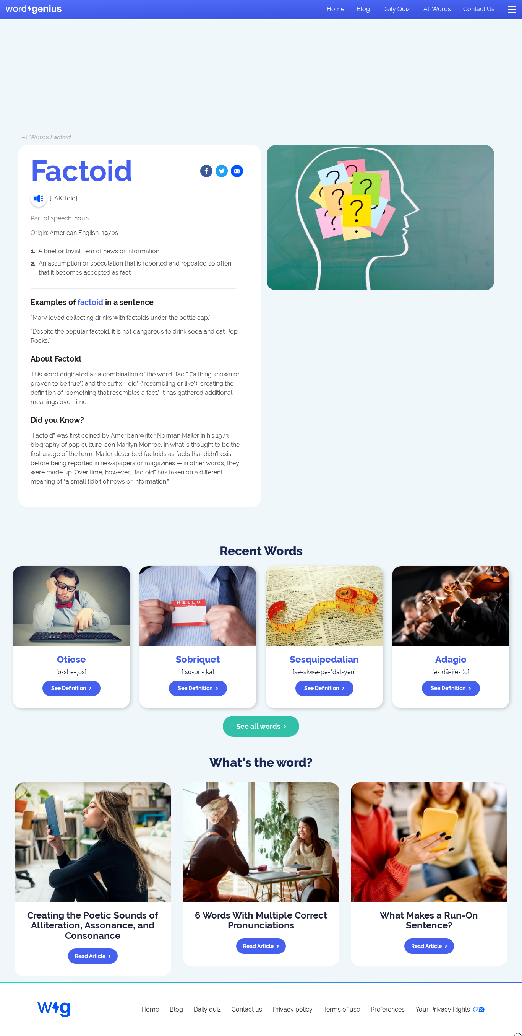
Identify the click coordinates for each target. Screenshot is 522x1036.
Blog (363, 9)
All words (437, 9)
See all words (258, 726)
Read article (90, 956)
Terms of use (341, 1009)
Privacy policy (293, 1009)
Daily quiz (396, 9)
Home (335, 9)
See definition (68, 688)
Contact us (478, 9)
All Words (35, 137)
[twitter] (222, 171)
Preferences (388, 1009)
